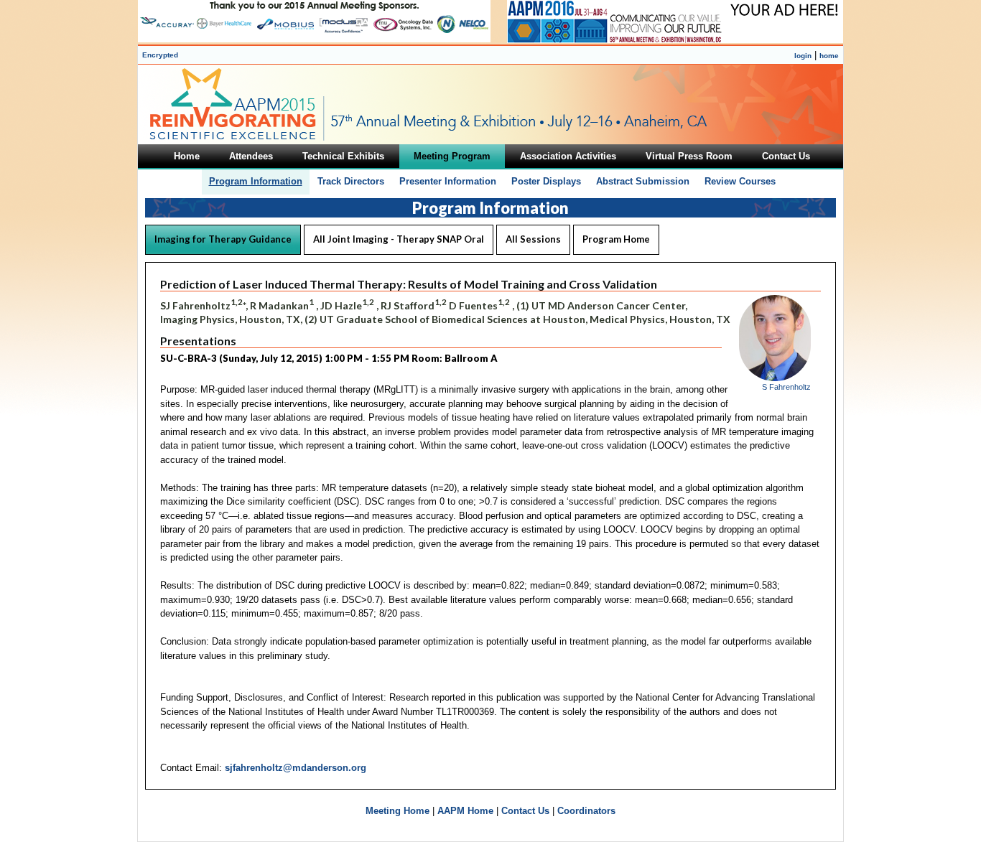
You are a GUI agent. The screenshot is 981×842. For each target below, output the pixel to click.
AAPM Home (465, 810)
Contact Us (525, 810)
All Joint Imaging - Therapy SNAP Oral (398, 239)
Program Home (616, 239)
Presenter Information (447, 181)
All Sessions (533, 239)
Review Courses (740, 181)
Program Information (255, 181)
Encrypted (160, 55)
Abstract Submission (642, 181)
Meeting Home (397, 810)
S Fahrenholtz (786, 387)
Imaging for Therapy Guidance (223, 239)
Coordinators (586, 810)
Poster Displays (546, 181)
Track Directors (350, 181)
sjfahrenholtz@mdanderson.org (295, 767)
